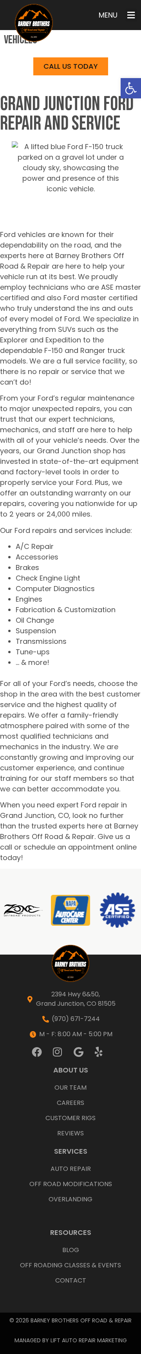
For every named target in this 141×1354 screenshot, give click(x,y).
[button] (131, 88)
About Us (70, 1070)
